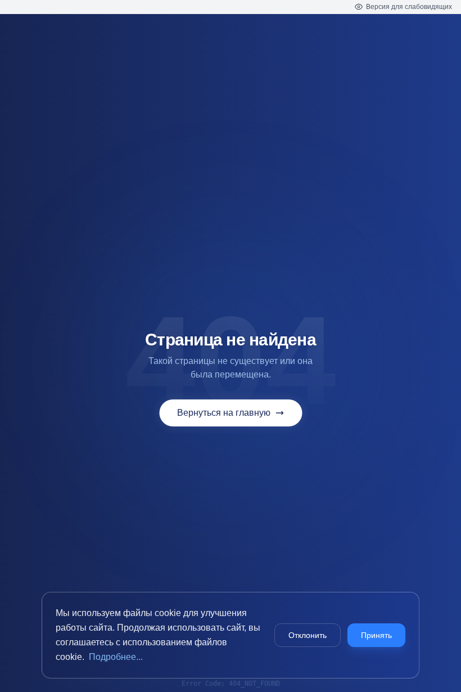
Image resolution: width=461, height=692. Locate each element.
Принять (376, 635)
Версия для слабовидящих (409, 7)
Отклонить (307, 635)
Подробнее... (116, 657)
